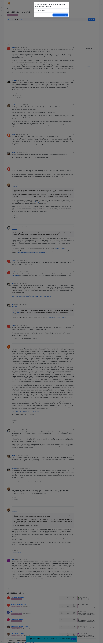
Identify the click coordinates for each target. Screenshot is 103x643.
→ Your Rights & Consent (60, 15)
